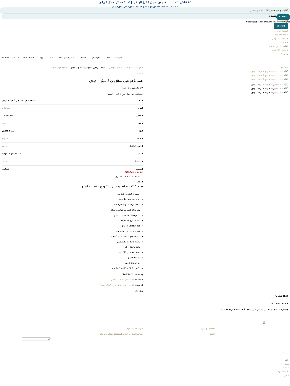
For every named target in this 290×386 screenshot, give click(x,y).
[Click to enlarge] (284, 356)
